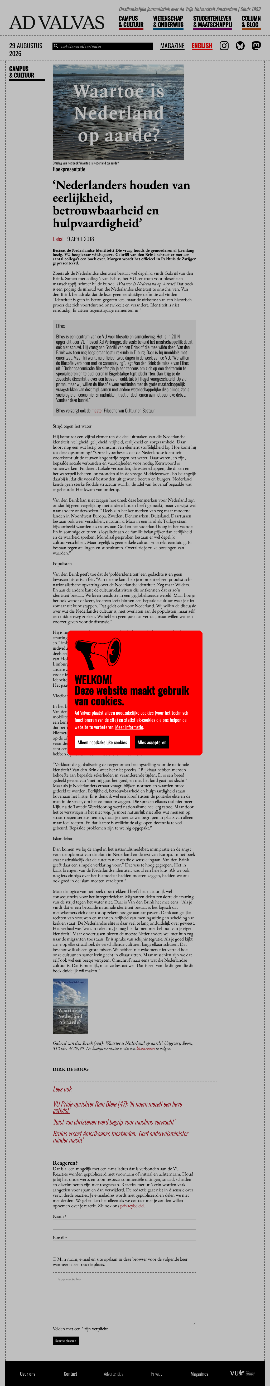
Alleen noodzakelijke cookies (102, 742)
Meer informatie (129, 726)
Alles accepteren (152, 742)
